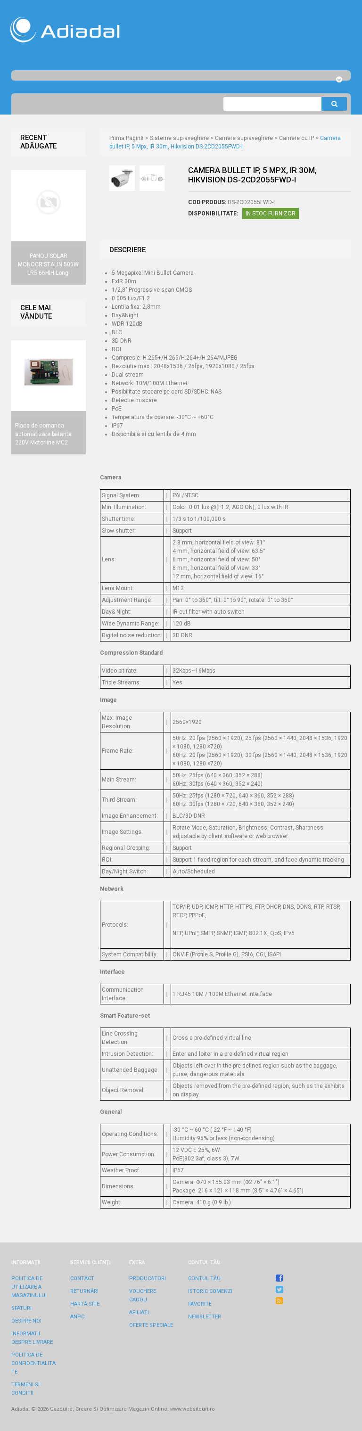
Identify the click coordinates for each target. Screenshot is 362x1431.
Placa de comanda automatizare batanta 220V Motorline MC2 (43, 434)
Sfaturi (21, 1308)
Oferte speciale (151, 1325)
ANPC (77, 1317)
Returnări (84, 1291)
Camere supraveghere (244, 138)
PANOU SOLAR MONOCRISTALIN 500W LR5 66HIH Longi (48, 264)
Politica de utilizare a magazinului (29, 1287)
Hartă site (84, 1304)
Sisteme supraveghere (179, 138)
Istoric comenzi (210, 1291)
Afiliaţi (139, 1312)
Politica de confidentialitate (33, 1363)
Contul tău (204, 1278)
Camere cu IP (296, 138)
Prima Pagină (126, 138)
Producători (147, 1278)
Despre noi (26, 1321)
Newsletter (204, 1317)
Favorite (200, 1304)
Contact (82, 1278)
